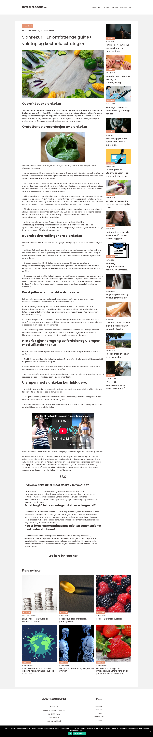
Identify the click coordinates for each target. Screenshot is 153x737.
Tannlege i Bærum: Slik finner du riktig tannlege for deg (118, 110)
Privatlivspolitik (79, 734)
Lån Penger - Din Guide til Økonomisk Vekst (35, 620)
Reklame (96, 7)
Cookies (114, 7)
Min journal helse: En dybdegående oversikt (76, 669)
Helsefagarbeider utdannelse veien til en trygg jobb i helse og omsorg (117, 173)
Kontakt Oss (125, 7)
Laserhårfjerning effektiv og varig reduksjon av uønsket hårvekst (118, 326)
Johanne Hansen (47, 30)
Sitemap (99, 720)
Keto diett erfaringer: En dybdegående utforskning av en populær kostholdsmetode (112, 671)
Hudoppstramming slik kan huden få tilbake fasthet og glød (117, 235)
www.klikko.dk (56, 721)
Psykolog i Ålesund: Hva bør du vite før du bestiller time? (117, 48)
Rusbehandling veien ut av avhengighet (117, 355)
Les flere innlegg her (63, 556)
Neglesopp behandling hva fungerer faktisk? (117, 296)
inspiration (110, 38)
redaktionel (28, 26)
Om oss (105, 7)
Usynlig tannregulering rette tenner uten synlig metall (118, 204)
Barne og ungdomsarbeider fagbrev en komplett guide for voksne (116, 266)
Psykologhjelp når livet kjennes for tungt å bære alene (117, 141)
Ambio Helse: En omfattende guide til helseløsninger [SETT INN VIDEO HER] (38, 671)
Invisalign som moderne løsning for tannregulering (118, 79)
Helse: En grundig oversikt (109, 619)
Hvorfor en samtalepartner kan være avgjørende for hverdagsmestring (116, 385)
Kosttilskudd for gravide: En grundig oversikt (73, 620)
